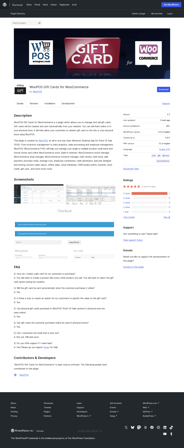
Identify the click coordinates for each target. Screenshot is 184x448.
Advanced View (131, 168)
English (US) (164, 149)
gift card (165, 156)
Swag (113, 416)
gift (159, 156)
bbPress (148, 411)
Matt (146, 407)
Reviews (34, 103)
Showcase (48, 403)
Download (163, 89)
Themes (47, 407)
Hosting (14, 411)
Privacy (14, 416)
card (154, 156)
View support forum (133, 240)
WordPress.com (151, 403)
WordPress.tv (84, 416)
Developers (82, 411)
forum (46, 347)
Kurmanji (40, 431)
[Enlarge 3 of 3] (111, 210)
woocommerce (163, 161)
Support (166, 103)
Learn (79, 403)
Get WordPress (171, 4)
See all (167, 217)
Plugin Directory (18, 13)
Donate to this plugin (133, 267)
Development (68, 103)
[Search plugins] (39, 23)
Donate (114, 411)
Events (113, 407)
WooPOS (37, 91)
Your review (129, 217)
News (13, 407)
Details (20, 103)
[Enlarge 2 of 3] (111, 187)
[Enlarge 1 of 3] (60, 187)
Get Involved (115, 403)
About (13, 403)
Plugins (47, 411)
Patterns (47, 416)
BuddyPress (149, 416)
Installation (49, 103)
